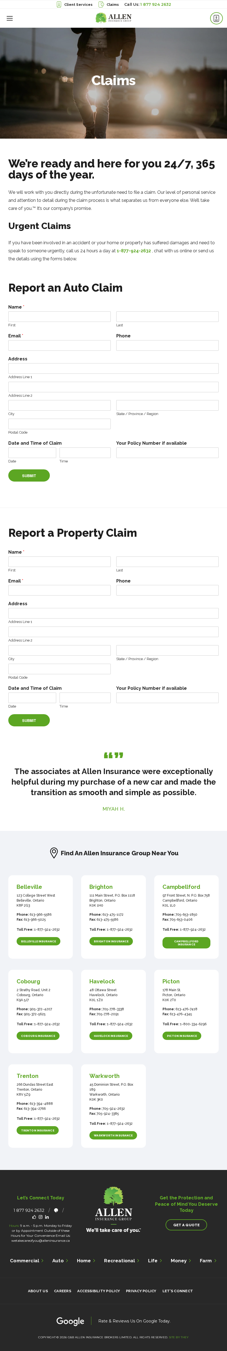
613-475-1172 (112, 915)
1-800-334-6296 (193, 1024)
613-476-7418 (186, 1009)
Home (84, 1260)
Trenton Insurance (37, 1130)
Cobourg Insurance (38, 1035)
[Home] (113, 18)
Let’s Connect (177, 1291)
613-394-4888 (41, 1104)
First (12, 325)
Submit (29, 475)
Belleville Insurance (38, 941)
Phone (123, 336)
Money (179, 1260)
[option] (113, 781)
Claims (113, 4)
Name (16, 307)
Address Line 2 (20, 395)
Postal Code (17, 432)
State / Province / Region (137, 414)
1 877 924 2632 (155, 4)
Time (64, 461)
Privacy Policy (141, 1291)
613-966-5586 (40, 915)
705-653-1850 (186, 915)
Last (119, 325)
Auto (58, 1260)
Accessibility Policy (98, 1291)
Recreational (119, 1260)
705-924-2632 (113, 1109)
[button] (9, 18)
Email (15, 336)
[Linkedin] (47, 1217)
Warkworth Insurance (113, 1135)
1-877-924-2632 (134, 250)
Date (12, 461)
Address (17, 359)
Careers (62, 1291)
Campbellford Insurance (186, 943)
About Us (38, 1291)
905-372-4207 (40, 1009)
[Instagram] (40, 1217)
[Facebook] (34, 1217)
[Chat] (56, 1210)
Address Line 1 (20, 377)
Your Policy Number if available (151, 443)
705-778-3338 (113, 1009)
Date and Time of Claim (35, 443)
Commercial (24, 1260)
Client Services (78, 4)
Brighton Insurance (111, 941)
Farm (206, 1260)
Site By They (179, 1337)
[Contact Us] (216, 18)
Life (153, 1260)
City (11, 414)
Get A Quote (186, 1225)
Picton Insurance (182, 1035)
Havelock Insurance (111, 1035)
